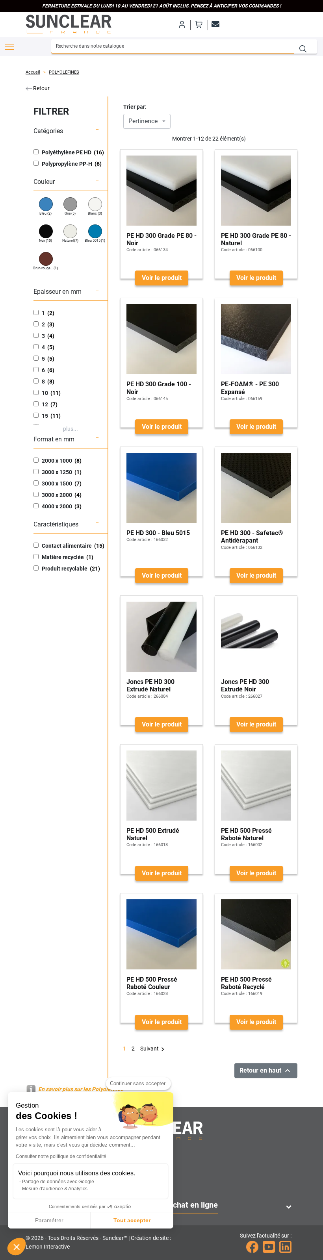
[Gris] (70, 204)
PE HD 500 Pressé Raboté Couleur (151, 983)
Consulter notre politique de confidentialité (61, 1156)
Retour (41, 88)
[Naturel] (70, 231)
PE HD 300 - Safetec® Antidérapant (252, 536)
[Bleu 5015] (95, 231)
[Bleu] (46, 204)
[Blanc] (95, 204)
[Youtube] (269, 1246)
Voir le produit (162, 278)
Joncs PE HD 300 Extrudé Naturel (150, 685)
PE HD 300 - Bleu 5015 (158, 533)
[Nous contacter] (214, 24)
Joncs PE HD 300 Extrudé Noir (245, 685)
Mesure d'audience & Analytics (54, 1188)
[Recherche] (305, 46)
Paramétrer (49, 1220)
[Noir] (46, 231)
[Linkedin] (285, 1246)
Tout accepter (131, 1220)
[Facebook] (252, 1246)
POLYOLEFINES (64, 72)
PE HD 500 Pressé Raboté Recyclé (246, 983)
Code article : (139, 249)
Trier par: (135, 107)
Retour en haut (265, 1070)
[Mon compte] (181, 24)
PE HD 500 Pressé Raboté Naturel (246, 834)
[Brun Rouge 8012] (46, 259)
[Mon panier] (199, 24)
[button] (16, 1246)
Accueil (33, 72)
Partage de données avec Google (58, 1181)
